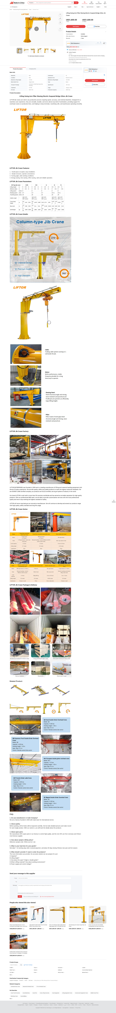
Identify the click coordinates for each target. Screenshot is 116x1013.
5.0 (90, 71)
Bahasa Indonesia (95, 1004)
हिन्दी (76, 1004)
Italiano (51, 1004)
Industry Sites (66, 1003)
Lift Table (11, 972)
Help (82, 6)
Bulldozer (60, 970)
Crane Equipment (55, 993)
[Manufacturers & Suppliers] (17, 2)
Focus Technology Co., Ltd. (49, 1007)
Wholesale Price (60, 1003)
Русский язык (46, 1004)
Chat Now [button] (97, 26)
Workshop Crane (14, 996)
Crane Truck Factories (15, 993)
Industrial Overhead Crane (28, 986)
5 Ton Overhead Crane (41, 986)
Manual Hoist (85, 972)
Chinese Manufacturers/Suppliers (42, 1003)
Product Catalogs (28, 964)
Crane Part (34, 993)
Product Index (81, 1003)
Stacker (35, 970)
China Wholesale (52, 1003)
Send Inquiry (76, 26)
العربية (65, 1004)
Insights (91, 1003)
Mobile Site (87, 1003)
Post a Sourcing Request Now (47, 896)
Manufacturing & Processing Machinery (20, 9)
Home (11, 9)
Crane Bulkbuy (23, 996)
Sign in (105, 3)
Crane (30, 9)
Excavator (60, 967)
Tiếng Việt (89, 1004)
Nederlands (60, 1004)
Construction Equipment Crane (81, 993)
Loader (83, 967)
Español (30, 1004)
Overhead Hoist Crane (15, 986)
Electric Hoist (60, 972)
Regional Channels (73, 1003)
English (26, 1004)
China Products (32, 1003)
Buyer (75, 6)
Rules (105, 6)
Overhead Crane (35, 9)
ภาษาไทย (80, 1004)
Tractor (35, 967)
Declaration (72, 1007)
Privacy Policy (77, 1007)
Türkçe (84, 1004)
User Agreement (65, 1007)
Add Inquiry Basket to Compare (36, 56)
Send (20, 896)
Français (40, 1004)
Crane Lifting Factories (44, 993)
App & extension (90, 6)
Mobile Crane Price (94, 993)
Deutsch (55, 1004)
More (11, 998)
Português (36, 1004)
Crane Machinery (26, 993)
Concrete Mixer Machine (87, 970)
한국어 (69, 1004)
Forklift (11, 967)
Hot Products (25, 1003)
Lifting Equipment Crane (67, 993)
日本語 (72, 1004)
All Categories (14, 6)
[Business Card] (104, 75)
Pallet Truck (12, 970)
